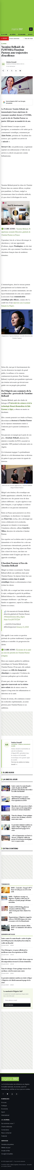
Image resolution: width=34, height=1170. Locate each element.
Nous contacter (6, 1133)
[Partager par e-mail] (20, 70)
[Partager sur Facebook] (7, 70)
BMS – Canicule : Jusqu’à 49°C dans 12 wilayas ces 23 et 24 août (21, 889)
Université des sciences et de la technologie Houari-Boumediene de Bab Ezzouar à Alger (16, 406)
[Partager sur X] (12, 70)
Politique (4, 1106)
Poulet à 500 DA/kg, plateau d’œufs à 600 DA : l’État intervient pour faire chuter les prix (20, 909)
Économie (22, 34)
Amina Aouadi (11, 62)
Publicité (4, 1136)
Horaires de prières (7, 1144)
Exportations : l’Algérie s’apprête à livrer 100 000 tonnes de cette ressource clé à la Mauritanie (20, 919)
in (16, 1094)
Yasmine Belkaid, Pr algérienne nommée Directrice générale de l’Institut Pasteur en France (15, 232)
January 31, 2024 (23, 627)
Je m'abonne (9, 1005)
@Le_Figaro (21, 617)
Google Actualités (7, 1154)
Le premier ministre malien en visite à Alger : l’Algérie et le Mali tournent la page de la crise (16, 980)
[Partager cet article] (3, 70)
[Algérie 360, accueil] (17, 29)
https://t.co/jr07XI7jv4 (12, 619)
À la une (4, 34)
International (5, 1115)
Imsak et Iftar (5, 1151)
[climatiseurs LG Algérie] (17, 213)
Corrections (5, 1130)
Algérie (13, 34)
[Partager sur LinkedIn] (16, 70)
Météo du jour (5, 1147)
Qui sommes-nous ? (7, 1123)
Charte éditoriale (6, 1127)
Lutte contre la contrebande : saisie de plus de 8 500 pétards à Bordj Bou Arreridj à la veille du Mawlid (16, 941)
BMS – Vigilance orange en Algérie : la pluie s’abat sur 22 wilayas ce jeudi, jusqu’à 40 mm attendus (20, 899)
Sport (30, 34)
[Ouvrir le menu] (31, 29)
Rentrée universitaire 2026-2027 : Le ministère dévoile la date (21, 927)
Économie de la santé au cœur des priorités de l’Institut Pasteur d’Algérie (16, 652)
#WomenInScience (10, 617)
